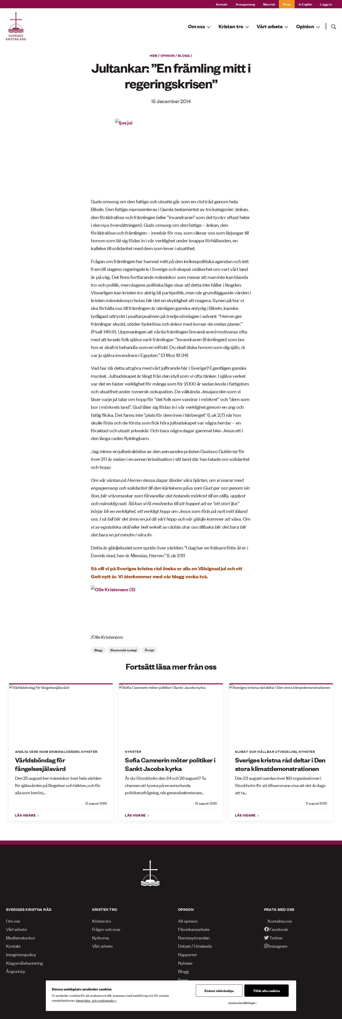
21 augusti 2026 (96, 803)
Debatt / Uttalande (195, 946)
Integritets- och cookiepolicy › (96, 1000)
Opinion (167, 55)
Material (269, 4)
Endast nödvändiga (219, 990)
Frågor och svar (106, 929)
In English (305, 4)
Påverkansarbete (194, 929)
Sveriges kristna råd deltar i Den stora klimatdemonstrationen (280, 764)
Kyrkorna (100, 937)
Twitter (275, 937)
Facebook (278, 929)
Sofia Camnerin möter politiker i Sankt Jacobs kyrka (170, 764)
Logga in (326, 4)
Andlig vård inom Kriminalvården (47, 751)
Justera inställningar (241, 1003)
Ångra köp (15, 971)
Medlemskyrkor (20, 937)
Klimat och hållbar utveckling (266, 751)
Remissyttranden (194, 937)
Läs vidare (26, 815)
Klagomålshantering (24, 963)
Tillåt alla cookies (266, 990)
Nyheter (89, 751)
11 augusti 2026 (316, 803)
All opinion (188, 921)
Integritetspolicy (21, 954)
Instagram (277, 946)
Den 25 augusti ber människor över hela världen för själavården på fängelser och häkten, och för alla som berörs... (58, 785)
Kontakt (222, 4)
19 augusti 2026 (206, 803)
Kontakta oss (279, 921)
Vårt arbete (16, 929)
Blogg (184, 55)
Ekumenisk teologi (123, 649)
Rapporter (187, 954)
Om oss (13, 921)
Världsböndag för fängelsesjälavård (40, 764)
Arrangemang (245, 4)
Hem (153, 55)
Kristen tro (101, 921)
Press (287, 4)
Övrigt (149, 649)
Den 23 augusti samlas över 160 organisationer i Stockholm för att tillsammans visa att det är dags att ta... (280, 785)
